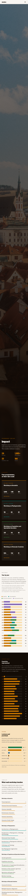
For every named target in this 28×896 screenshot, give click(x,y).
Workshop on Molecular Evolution (9, 881)
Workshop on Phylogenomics (8, 825)
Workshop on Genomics (7, 798)
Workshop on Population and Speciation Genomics (13, 854)
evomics (4, 2)
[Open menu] (25, 2)
